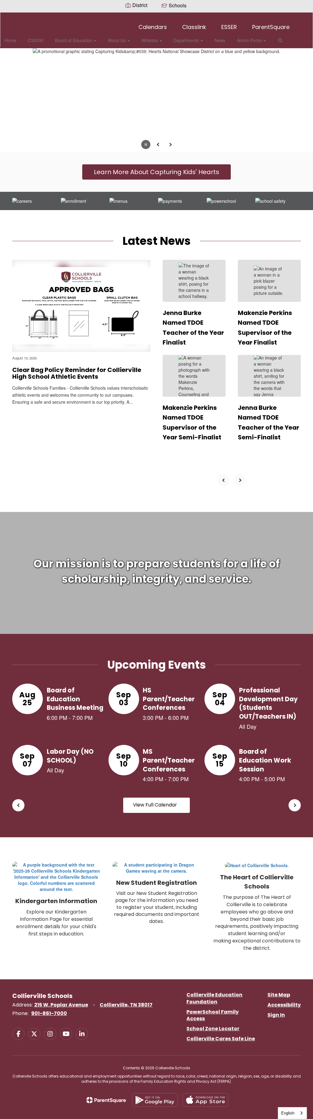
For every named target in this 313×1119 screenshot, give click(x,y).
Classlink (194, 27)
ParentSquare (270, 27)
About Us (117, 40)
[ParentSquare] (106, 1100)
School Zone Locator (212, 1028)
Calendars (152, 27)
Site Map (278, 994)
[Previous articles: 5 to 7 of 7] (223, 480)
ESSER (229, 27)
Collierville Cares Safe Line (220, 1038)
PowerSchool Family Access (212, 1015)
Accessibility (284, 1004)
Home (10, 40)
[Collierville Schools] (156, 16)
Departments (187, 40)
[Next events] (295, 805)
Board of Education (74, 40)
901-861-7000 (49, 1013)
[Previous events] (18, 805)
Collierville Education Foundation (214, 998)
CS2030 (35, 40)
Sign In (276, 1014)
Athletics (150, 40)
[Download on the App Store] (205, 1100)
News (220, 40)
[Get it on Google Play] (155, 1100)
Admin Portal (250, 40)
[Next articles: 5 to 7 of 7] (240, 480)
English (287, 1113)
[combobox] (292, 1113)
